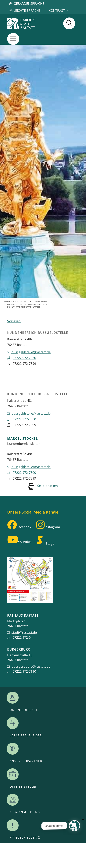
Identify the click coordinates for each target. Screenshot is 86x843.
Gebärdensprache (29, 3)
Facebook (24, 527)
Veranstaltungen (26, 735)
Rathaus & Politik (13, 301)
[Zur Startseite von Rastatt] (21, 23)
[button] (13, 39)
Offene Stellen (24, 786)
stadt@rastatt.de (24, 632)
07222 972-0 (22, 637)
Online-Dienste (24, 710)
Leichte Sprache (27, 10)
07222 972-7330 (24, 358)
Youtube (24, 542)
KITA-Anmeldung (25, 812)
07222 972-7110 (24, 671)
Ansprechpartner (26, 761)
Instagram (52, 527)
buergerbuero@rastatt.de (30, 666)
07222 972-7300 (24, 472)
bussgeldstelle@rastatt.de (31, 352)
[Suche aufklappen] (69, 23)
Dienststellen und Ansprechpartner (27, 304)
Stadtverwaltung (37, 301)
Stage (50, 543)
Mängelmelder (23, 837)
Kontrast (57, 10)
